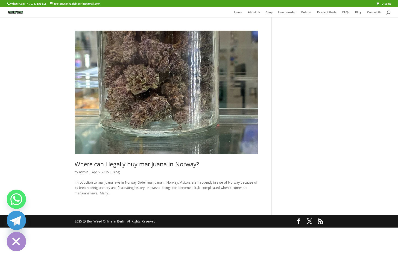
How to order (287, 12)
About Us (254, 12)
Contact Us (374, 12)
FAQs (345, 12)
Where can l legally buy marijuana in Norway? (137, 164)
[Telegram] (16, 220)
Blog (358, 12)
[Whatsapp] (16, 199)
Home (238, 12)
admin (83, 172)
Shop (269, 12)
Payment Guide (327, 12)
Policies (306, 12)
